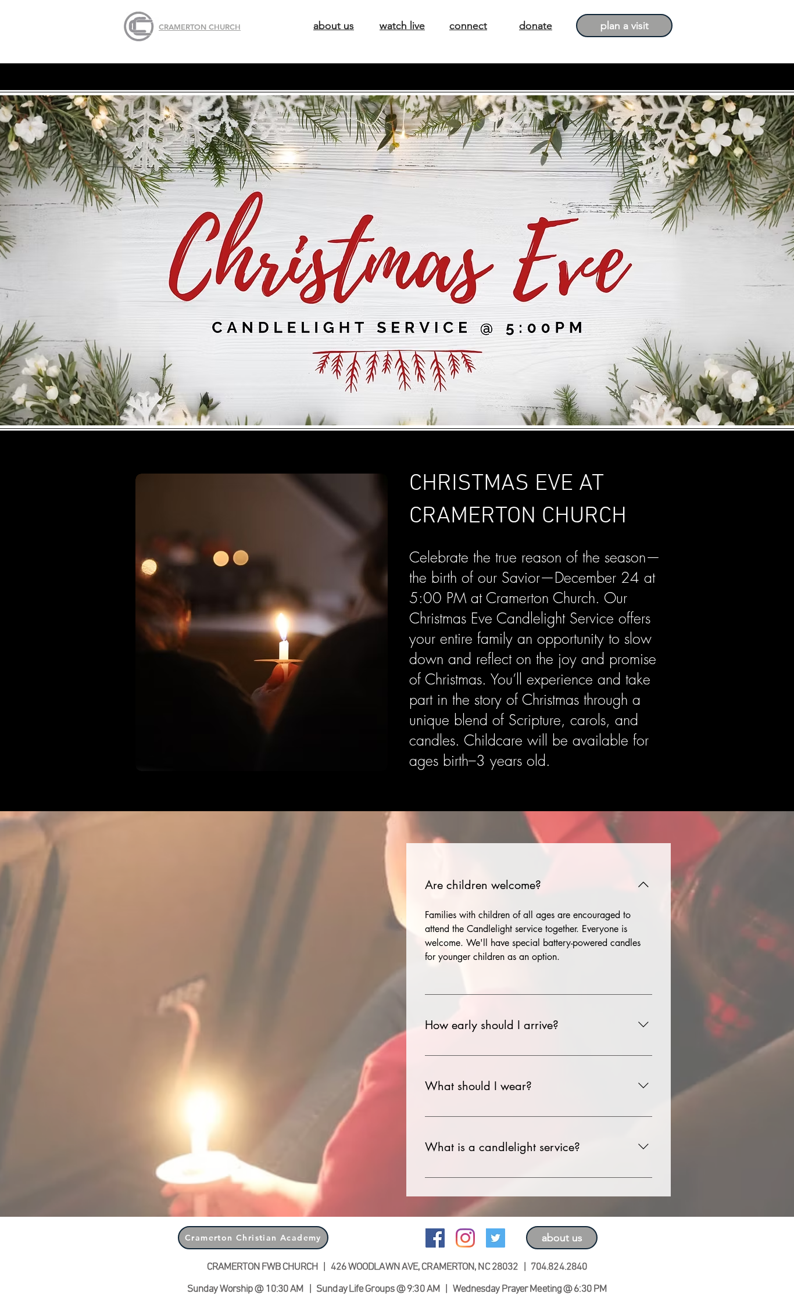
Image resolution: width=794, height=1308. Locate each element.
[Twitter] (495, 1238)
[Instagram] (465, 1238)
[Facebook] (435, 1238)
